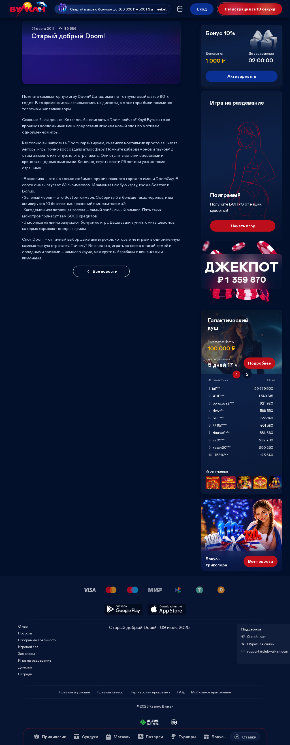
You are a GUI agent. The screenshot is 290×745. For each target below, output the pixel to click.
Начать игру (243, 225)
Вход (202, 9)
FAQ (180, 692)
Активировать (241, 76)
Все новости (105, 271)
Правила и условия (74, 692)
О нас (23, 626)
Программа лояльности (37, 640)
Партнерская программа (150, 692)
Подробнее (259, 363)
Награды (25, 674)
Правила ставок (110, 692)
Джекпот (25, 667)
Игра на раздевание (34, 660)
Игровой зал (28, 646)
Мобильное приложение (211, 692)
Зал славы (26, 653)
